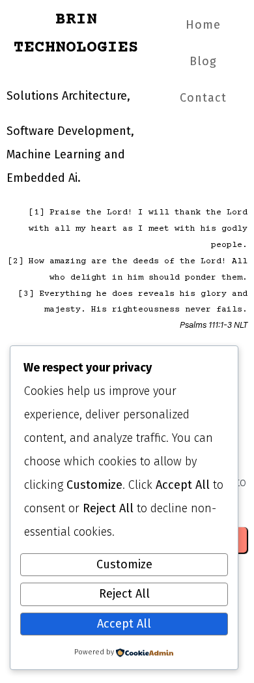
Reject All (124, 594)
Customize (124, 564)
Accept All (124, 624)
